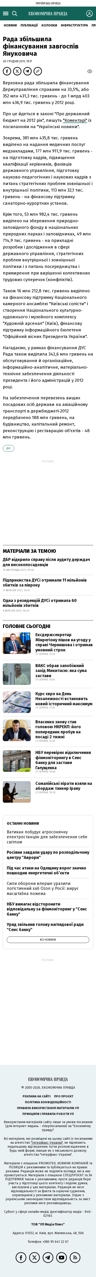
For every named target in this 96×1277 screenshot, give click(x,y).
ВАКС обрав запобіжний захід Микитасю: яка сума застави (61, 670)
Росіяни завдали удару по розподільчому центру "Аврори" (48, 855)
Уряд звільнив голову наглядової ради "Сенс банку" (45, 927)
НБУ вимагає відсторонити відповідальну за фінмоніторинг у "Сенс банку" (47, 909)
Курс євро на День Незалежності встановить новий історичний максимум (64, 698)
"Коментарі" (75, 120)
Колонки (49, 25)
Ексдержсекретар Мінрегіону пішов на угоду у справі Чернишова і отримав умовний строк (64, 642)
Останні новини (23, 823)
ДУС (8, 448)
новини (10, 25)
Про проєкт (63, 1096)
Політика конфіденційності (48, 1102)
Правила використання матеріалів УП (48, 1108)
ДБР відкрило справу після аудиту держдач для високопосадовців (46, 562)
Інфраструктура (74, 25)
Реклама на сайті (37, 1096)
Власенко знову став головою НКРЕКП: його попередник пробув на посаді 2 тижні (58, 729)
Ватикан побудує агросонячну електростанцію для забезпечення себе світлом (47, 837)
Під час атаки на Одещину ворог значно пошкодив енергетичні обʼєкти (46, 870)
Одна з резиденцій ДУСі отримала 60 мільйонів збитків (40, 603)
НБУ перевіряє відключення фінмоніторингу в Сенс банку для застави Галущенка (63, 760)
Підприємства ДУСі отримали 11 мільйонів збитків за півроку (45, 583)
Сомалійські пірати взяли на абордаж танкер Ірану (63, 786)
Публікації (29, 25)
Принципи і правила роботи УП (48, 1114)
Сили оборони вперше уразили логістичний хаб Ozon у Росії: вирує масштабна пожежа (43, 888)
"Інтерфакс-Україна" (47, 1143)
